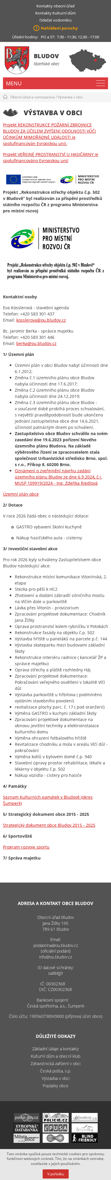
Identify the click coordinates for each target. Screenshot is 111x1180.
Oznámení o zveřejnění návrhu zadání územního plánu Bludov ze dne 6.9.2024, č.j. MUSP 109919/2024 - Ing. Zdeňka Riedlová (58, 477)
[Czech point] (55, 1141)
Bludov (46, 56)
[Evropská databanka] (26, 1131)
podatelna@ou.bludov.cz (55, 945)
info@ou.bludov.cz (55, 957)
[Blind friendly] (84, 1141)
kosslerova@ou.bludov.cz (41, 320)
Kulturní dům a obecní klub (55, 1056)
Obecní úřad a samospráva (32, 97)
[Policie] (55, 1120)
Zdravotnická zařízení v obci (55, 1063)
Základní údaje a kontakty (55, 1049)
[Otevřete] (84, 1120)
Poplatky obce (55, 1085)
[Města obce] (26, 1141)
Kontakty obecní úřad (55, 6)
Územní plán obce (21, 494)
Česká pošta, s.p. (55, 1071)
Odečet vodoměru (55, 20)
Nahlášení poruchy (59, 28)
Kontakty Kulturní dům (55, 13)
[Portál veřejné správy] (26, 1120)
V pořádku (55, 1173)
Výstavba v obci (70, 97)
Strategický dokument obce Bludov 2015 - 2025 (49, 825)
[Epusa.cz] (55, 1131)
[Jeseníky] (84, 1131)
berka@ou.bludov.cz (36, 343)
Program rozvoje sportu (26, 847)
